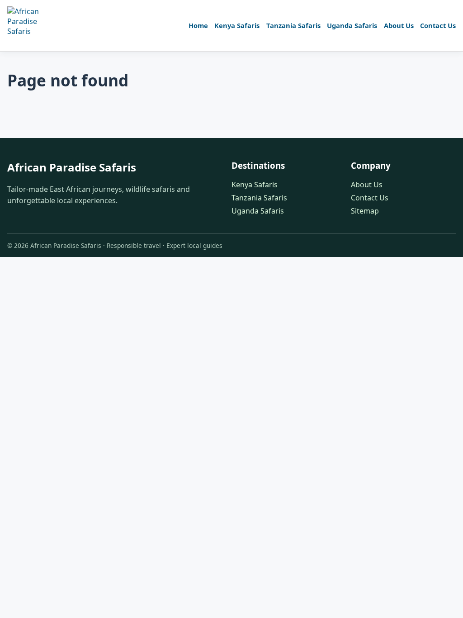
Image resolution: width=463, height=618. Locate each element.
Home (198, 25)
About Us (399, 25)
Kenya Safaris (237, 25)
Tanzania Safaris (293, 25)
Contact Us (438, 25)
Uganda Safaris (352, 25)
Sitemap (365, 211)
